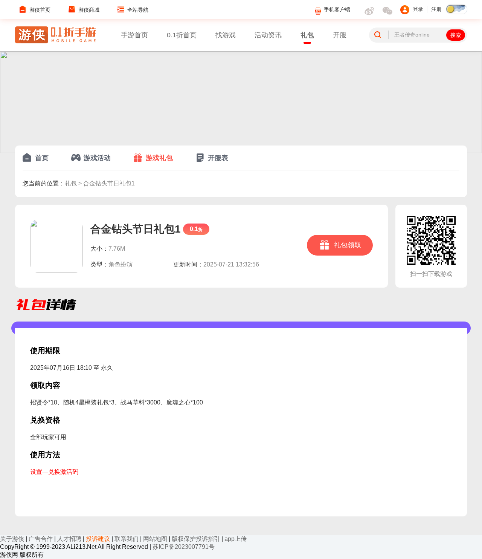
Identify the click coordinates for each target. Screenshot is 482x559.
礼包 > (74, 183)
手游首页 (134, 35)
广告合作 (41, 539)
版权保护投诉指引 (196, 539)
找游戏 (225, 35)
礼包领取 (346, 245)
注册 (436, 9)
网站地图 (155, 539)
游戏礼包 (159, 158)
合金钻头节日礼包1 (109, 183)
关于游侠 (12, 539)
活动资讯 (268, 35)
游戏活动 (97, 158)
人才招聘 (69, 539)
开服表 (218, 158)
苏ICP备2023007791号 (184, 547)
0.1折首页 (182, 35)
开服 (339, 35)
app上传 (235, 539)
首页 (42, 158)
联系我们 (126, 539)
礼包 (307, 35)
